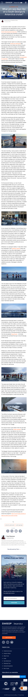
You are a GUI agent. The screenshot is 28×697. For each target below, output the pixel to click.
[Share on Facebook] (16, 531)
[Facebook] (7, 642)
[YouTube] (11, 642)
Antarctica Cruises (8, 651)
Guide (5, 658)
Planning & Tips (7, 663)
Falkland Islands (16, 248)
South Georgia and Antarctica (9, 31)
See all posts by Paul (14, 549)
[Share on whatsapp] (20, 531)
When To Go (6, 656)
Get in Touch (6, 668)
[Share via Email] (8, 531)
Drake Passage (17, 429)
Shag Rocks (14, 334)
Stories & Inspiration (8, 666)
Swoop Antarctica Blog (12, 695)
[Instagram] (3, 642)
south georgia (19, 525)
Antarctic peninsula (15, 43)
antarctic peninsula (9, 525)
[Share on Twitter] (12, 531)
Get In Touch (9, 637)
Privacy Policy (21, 695)
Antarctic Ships (7, 653)
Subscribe (14, 602)
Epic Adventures (7, 661)
